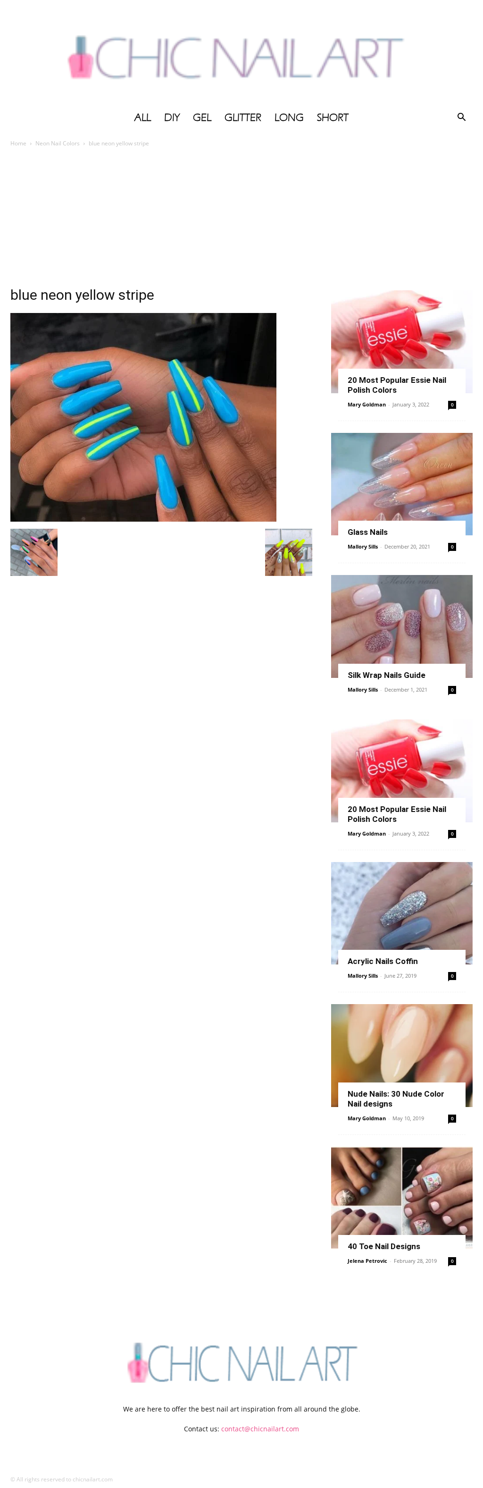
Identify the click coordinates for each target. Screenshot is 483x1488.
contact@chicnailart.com (260, 1428)
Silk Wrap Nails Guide (386, 675)
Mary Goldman (367, 404)
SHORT (333, 117)
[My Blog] (241, 53)
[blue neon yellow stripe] (143, 519)
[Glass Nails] (402, 484)
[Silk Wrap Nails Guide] (402, 626)
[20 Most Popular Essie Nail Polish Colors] (402, 341)
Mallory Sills (363, 546)
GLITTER (243, 117)
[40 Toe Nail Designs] (402, 1198)
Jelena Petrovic (367, 1260)
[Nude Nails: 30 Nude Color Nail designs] (402, 1055)
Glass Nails (368, 532)
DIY (172, 117)
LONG (289, 117)
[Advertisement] (241, 219)
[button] (461, 118)
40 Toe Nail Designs (384, 1246)
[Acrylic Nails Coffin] (402, 913)
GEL (202, 117)
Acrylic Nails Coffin (383, 961)
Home (18, 143)
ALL (142, 117)
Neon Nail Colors (57, 143)
